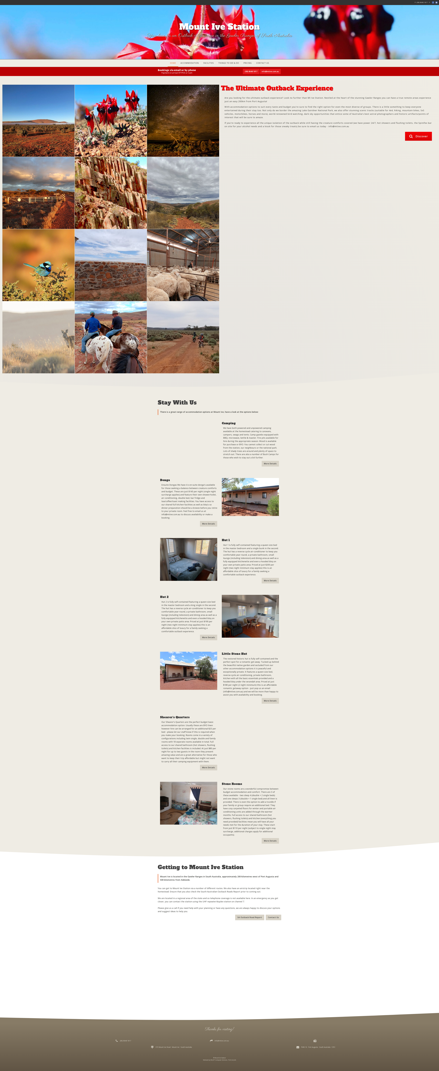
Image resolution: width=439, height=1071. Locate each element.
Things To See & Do (228, 63)
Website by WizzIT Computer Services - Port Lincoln (219, 1060)
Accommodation (190, 63)
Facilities (208, 63)
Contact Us (262, 63)
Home (173, 63)
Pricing (248, 63)
